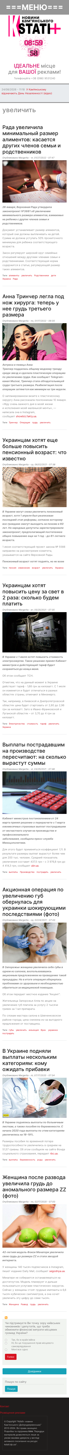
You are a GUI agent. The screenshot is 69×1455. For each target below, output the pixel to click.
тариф (43, 723)
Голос (10, 1356)
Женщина (14, 1304)
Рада (15, 279)
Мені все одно (19, 1349)
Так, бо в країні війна (23, 1339)
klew (30, 1431)
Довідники (34, 1371)
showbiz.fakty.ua (26, 416)
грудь (35, 422)
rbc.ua (54, 1153)
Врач (43, 1030)
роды (40, 1159)
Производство (27, 872)
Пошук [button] (11, 1388)
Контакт (4, 1406)
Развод (24, 1304)
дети (53, 275)
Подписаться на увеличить (6, 1317)
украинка (53, 1030)
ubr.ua (35, 865)
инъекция (34, 1030)
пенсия (12, 567)
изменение (24, 567)
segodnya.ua (57, 1271)
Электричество (17, 723)
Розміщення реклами (12, 1412)
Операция (25, 422)
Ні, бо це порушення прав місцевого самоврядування (32, 1345)
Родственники (41, 275)
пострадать (42, 872)
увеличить (26, 275)
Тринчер (13, 422)
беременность (27, 1159)
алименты (14, 275)
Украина (6, 279)
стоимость (32, 723)
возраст (36, 567)
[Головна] (35, 26)
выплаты (13, 872)
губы (11, 1030)
